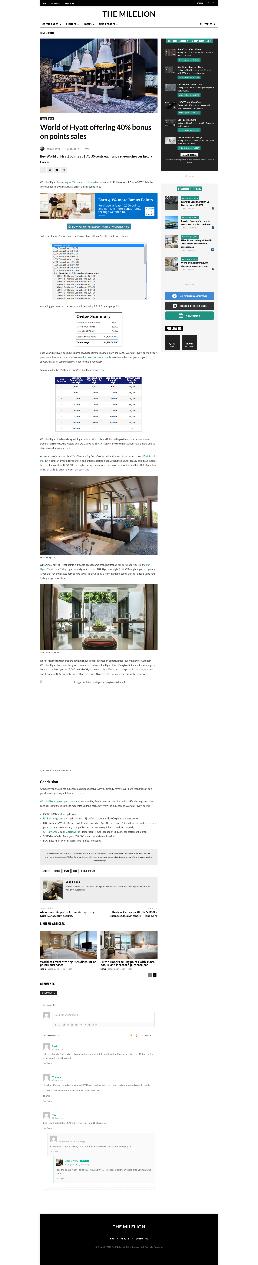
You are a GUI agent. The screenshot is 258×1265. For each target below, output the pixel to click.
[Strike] (68, 1024)
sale (75, 871)
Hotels (50, 32)
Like (172, 336)
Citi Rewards (50, 831)
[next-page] (154, 975)
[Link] (89, 1024)
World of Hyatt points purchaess (57, 801)
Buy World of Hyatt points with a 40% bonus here (100, 226)
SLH (97, 443)
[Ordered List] (72, 1024)
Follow (189, 336)
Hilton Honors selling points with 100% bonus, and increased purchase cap (127, 963)
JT (76, 1165)
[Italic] (60, 1024)
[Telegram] (57, 170)
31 (213, 249)
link (91, 1169)
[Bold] (55, 1024)
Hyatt (51, 118)
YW (70, 1141)
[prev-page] (150, 975)
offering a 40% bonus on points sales (78, 182)
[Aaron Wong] (43, 148)
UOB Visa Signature (54, 818)
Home (42, 32)
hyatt (66, 871)
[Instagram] (212, 3)
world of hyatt (88, 871)
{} (93, 1024)
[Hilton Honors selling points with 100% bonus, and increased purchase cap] (128, 945)
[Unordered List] (76, 1024)
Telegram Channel (89, 857)
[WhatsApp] (64, 170)
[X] (50, 170)
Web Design (146, 1247)
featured (46, 871)
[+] (97, 1024)
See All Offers (189, 154)
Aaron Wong (54, 149)
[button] (198, 3)
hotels (57, 871)
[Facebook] (208, 3)
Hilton (103, 969)
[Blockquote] (81, 1024)
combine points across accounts (94, 357)
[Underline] (64, 1024)
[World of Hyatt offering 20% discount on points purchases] (68, 945)
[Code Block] (85, 1024)
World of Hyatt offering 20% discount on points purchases (68, 963)
